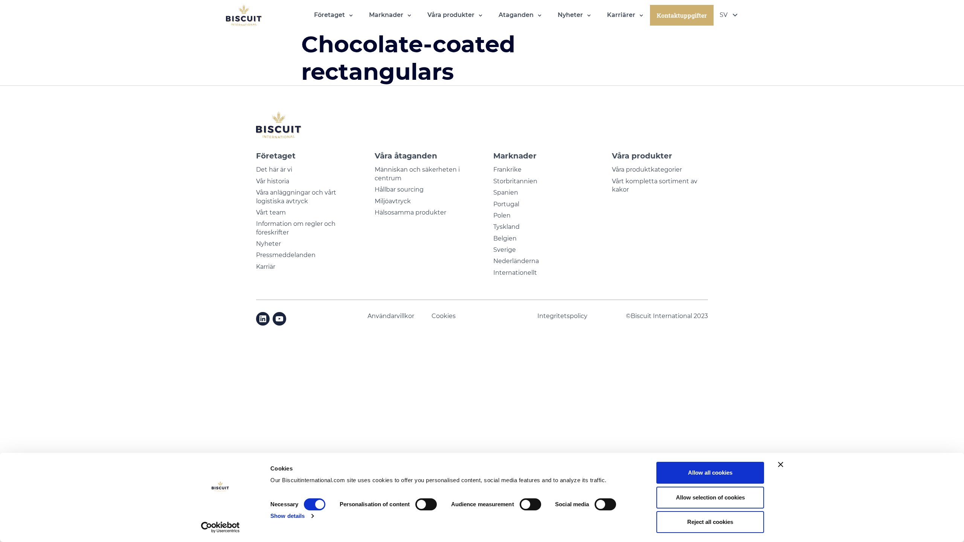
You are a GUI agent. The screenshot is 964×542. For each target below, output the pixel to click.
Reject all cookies (710, 522)
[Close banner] (780, 464)
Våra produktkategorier (647, 169)
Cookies (444, 316)
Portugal (506, 204)
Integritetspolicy (562, 316)
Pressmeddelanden (286, 255)
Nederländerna (516, 261)
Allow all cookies (710, 472)
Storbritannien (515, 181)
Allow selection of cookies (710, 497)
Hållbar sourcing (399, 189)
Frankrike (507, 169)
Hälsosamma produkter (410, 212)
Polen (502, 215)
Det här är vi (274, 169)
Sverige (504, 249)
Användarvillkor (391, 316)
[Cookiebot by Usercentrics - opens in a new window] (220, 527)
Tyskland (506, 226)
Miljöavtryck (393, 201)
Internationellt (515, 272)
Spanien (505, 192)
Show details (287, 516)
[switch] (426, 504)
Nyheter (268, 243)
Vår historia (272, 181)
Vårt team (271, 212)
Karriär (265, 266)
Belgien (505, 238)
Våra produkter (642, 155)
